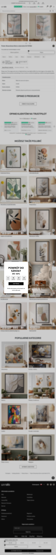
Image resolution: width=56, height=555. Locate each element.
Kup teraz (16, 283)
